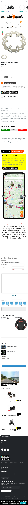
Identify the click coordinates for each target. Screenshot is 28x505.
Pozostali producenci (13, 27)
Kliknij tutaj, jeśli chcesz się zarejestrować (12, 262)
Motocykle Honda (4, 474)
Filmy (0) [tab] (6, 101)
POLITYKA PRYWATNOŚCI (5, 465)
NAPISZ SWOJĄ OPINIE (9, 83)
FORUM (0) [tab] (11, 101)
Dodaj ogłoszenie (14, 366)
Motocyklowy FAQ (4, 317)
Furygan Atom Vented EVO (20, 317)
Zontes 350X (25, 11)
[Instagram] (8, 449)
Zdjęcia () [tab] (17, 101)
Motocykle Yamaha (4, 476)
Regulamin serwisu (4, 467)
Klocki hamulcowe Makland (12, 346)
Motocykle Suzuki (13, 476)
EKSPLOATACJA (16, 25)
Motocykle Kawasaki (4, 478)
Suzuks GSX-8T (7, 11)
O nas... (2, 468)
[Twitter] (4, 97)
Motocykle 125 (11, 474)
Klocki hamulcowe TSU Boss (12, 356)
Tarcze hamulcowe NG (11, 351)
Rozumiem (22, 503)
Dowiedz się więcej (15, 503)
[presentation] (25, 42)
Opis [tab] (2, 101)
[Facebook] (2, 97)
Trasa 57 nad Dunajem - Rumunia (9, 385)
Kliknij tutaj (13, 445)
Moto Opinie (8, 25)
